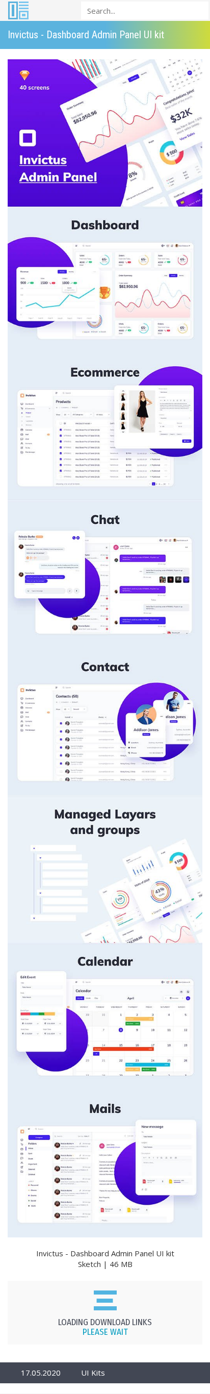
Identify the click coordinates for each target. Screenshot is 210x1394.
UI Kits (93, 1372)
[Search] (197, 10)
